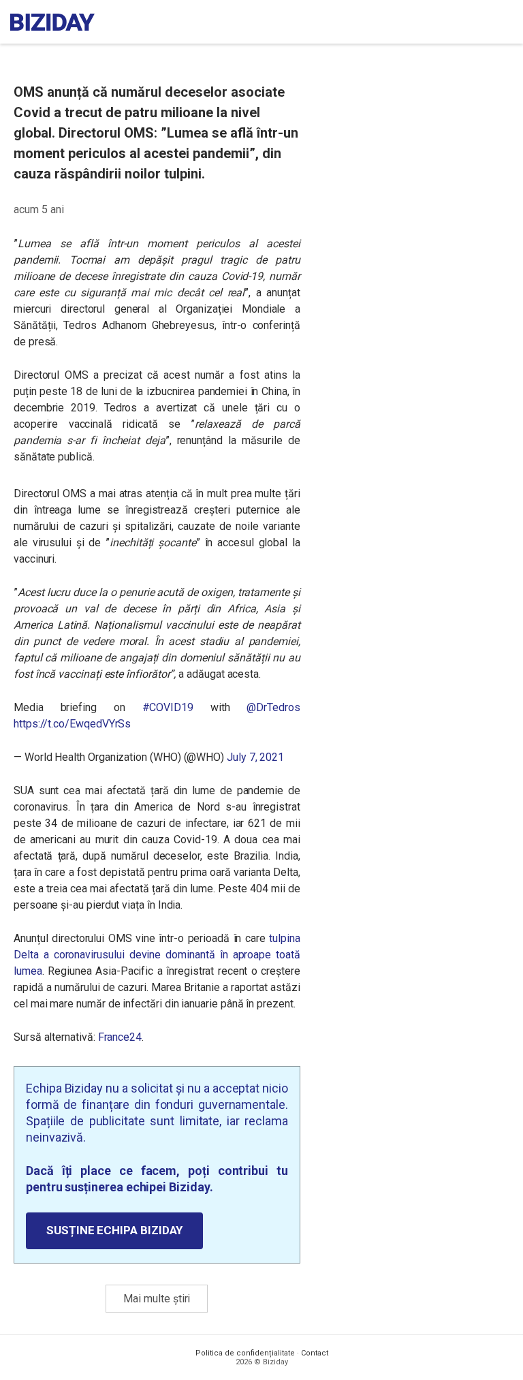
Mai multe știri (156, 1298)
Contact (314, 1353)
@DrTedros (273, 707)
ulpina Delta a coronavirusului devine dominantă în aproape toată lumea (157, 954)
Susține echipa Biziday (114, 1230)
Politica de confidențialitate (245, 1353)
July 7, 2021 (255, 757)
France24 (120, 1037)
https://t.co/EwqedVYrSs (72, 723)
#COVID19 (167, 707)
